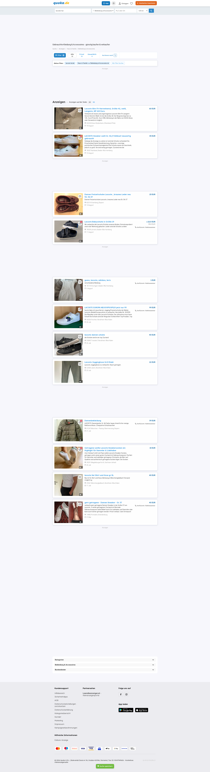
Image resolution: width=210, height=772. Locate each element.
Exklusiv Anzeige (61, 740)
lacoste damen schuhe (95, 335)
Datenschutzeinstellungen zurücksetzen (65, 705)
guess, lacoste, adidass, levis (98, 280)
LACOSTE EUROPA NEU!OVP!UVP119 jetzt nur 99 (106, 307)
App (106, 3)
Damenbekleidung (93, 420)
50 (94, 102)
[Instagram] (126, 694)
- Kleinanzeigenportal (92, 694)
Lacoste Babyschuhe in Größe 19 (99, 222)
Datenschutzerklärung (64, 710)
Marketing (59, 720)
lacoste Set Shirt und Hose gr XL (99, 475)
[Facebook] (121, 694)
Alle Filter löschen (117, 63)
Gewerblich (92, 55)
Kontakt (58, 717)
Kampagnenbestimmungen (66, 728)
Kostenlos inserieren (147, 3)
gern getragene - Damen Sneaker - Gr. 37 (103, 502)
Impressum (59, 724)
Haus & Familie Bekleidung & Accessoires (92, 63)
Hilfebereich (60, 693)
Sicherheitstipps (61, 697)
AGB (56, 700)
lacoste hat (69, 63)
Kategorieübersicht (62, 713)
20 (90, 102)
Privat (81, 55)
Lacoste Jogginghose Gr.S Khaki (99, 362)
